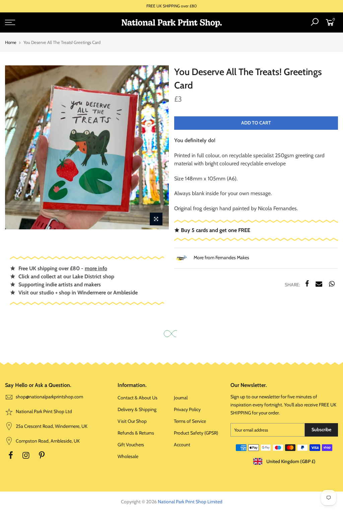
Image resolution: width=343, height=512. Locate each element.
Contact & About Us (137, 398)
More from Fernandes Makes (221, 257)
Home (10, 42)
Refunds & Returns (136, 433)
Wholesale (128, 456)
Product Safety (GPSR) (196, 433)
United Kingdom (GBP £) (290, 461)
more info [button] (96, 268)
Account (182, 445)
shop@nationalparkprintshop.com (49, 397)
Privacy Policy (187, 409)
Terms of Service (190, 421)
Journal (181, 398)
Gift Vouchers (131, 445)
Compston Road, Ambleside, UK (47, 441)
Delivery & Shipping (137, 409)
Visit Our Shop (132, 421)
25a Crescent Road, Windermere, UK (51, 426)
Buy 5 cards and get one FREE (215, 230)
